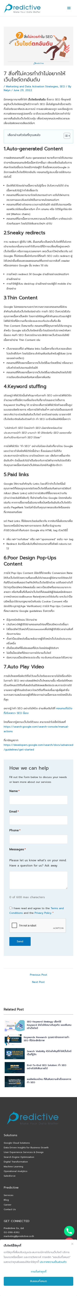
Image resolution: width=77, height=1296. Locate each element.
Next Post (38, 982)
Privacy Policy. (43, 913)
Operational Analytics (15, 1171)
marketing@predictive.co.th (19, 1236)
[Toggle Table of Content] (65, 136)
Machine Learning (13, 1166)
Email (14, 811)
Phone (14, 830)
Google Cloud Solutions (17, 1143)
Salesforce (10, 1176)
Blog (6, 1200)
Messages (17, 849)
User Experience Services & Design (24, 1152)
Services (8, 1195)
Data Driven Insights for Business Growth (26, 1147)
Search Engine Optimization (19, 1157)
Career (7, 1204)
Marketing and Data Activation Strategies (32, 86)
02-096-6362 (12, 1232)
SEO (62, 86)
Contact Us (10, 1209)
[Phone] (69, 1231)
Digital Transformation (16, 1161)
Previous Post (38, 975)
